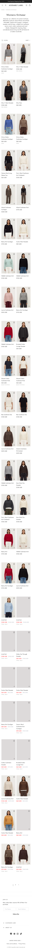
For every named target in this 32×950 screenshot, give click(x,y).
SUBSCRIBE (15, 481)
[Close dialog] (29, 467)
